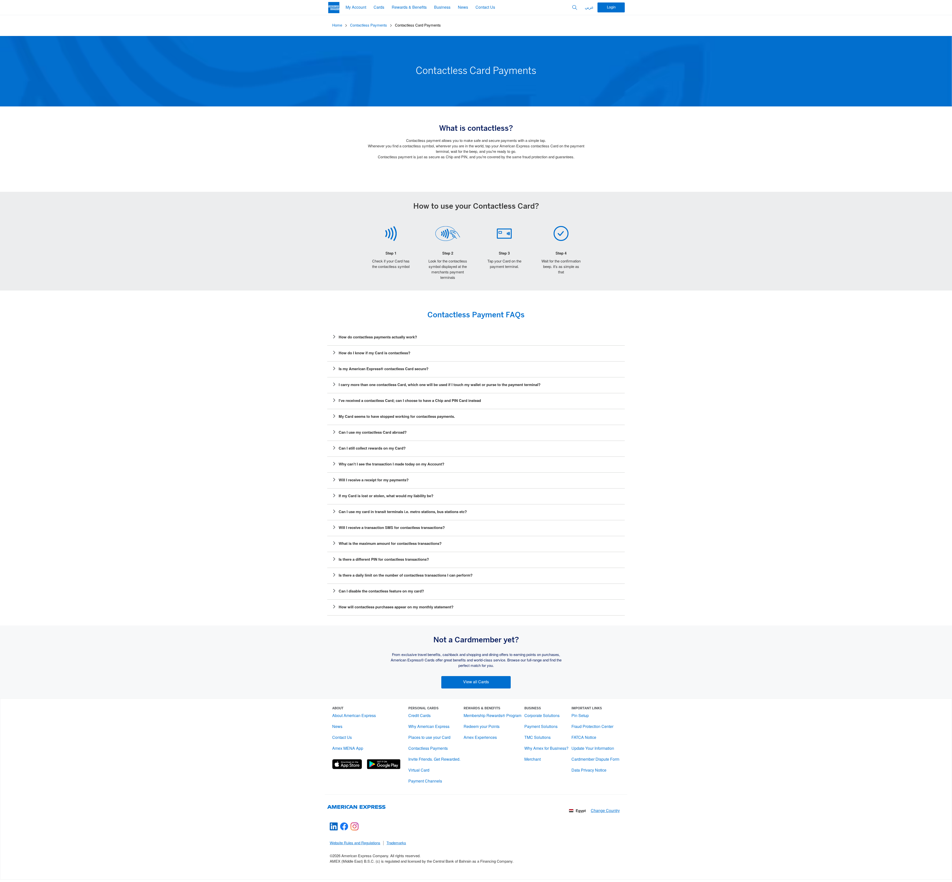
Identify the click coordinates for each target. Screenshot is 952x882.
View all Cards (476, 682)
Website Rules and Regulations (355, 843)
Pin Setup (580, 716)
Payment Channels (425, 781)
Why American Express (428, 727)
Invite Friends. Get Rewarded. (434, 759)
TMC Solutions (537, 738)
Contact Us (485, 7)
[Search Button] (574, 7)
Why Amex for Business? (546, 749)
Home (337, 25)
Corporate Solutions (542, 716)
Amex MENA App (347, 749)
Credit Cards (419, 716)
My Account (356, 7)
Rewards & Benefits (409, 7)
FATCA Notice (583, 738)
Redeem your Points (482, 727)
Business (442, 7)
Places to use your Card (429, 738)
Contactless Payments (368, 25)
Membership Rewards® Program (492, 716)
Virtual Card (418, 770)
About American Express (354, 716)
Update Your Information (592, 749)
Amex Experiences (480, 738)
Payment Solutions (541, 727)
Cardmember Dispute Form (595, 759)
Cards (379, 7)
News (463, 7)
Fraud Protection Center (592, 727)
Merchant (532, 759)
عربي (589, 7)
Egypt (581, 811)
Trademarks (396, 843)
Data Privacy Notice (588, 770)
